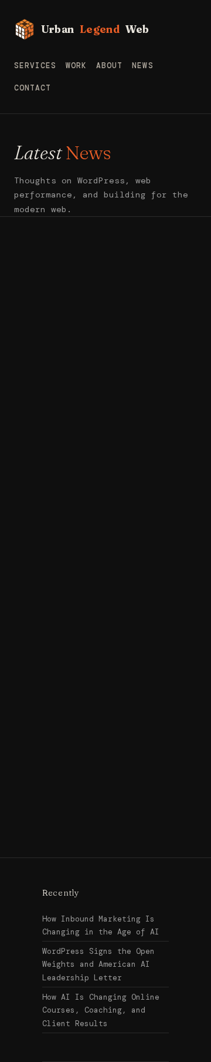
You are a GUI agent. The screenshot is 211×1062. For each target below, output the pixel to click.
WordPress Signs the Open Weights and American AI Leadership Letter (98, 964)
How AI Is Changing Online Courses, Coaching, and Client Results (100, 1010)
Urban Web (95, 29)
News (142, 66)
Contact (32, 88)
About (109, 66)
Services (35, 66)
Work (76, 66)
